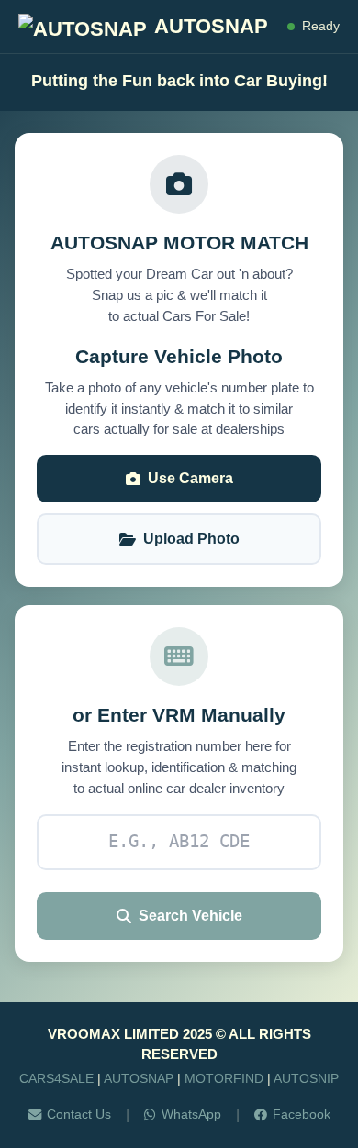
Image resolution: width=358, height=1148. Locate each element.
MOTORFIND (224, 1078)
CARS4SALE (56, 1078)
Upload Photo (191, 538)
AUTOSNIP (306, 1078)
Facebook (301, 1114)
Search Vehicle (190, 915)
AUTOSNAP (138, 1078)
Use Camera (190, 478)
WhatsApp (191, 1114)
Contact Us (79, 1114)
